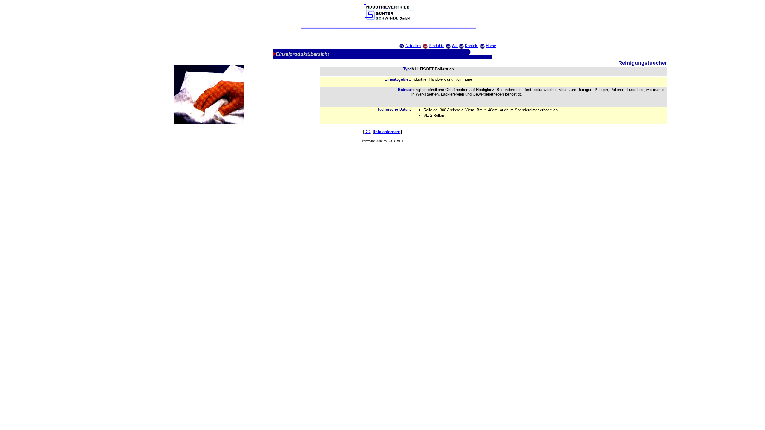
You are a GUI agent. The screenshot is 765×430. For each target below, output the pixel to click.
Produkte (436, 46)
